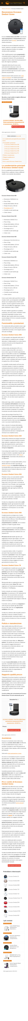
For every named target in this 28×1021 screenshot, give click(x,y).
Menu (2, 2)
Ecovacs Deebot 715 (14, 889)
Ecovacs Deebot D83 (14, 880)
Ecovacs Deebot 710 (14, 893)
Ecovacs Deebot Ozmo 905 (11, 144)
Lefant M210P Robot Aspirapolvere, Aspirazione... (15, 927)
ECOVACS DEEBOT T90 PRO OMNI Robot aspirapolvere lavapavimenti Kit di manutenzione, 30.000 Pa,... (13, 122)
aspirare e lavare (6, 465)
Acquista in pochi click (19, 126)
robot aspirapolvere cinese (14, 753)
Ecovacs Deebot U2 (14, 876)
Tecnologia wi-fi (8, 208)
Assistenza (6, 159)
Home (3, 8)
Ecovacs (8, 8)
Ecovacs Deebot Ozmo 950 (11, 150)
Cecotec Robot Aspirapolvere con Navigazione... (14, 947)
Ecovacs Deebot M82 (14, 885)
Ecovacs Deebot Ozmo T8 (11, 153)
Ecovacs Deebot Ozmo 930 (11, 148)
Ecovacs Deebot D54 (14, 902)
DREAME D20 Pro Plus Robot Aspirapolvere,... (15, 955)
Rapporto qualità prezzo (9, 157)
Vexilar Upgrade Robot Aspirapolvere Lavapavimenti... (15, 965)
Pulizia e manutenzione (8, 155)
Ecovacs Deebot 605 (14, 915)
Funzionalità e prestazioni (9, 142)
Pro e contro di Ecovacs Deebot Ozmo (12, 161)
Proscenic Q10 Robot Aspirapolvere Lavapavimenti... (15, 937)
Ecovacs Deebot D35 (14, 906)
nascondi (18, 136)
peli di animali (19, 803)
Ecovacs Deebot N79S (14, 911)
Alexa (20, 454)
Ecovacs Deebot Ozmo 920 (11, 146)
